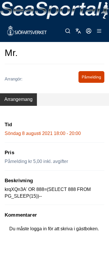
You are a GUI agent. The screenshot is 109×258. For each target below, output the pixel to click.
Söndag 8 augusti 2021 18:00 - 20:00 (43, 133)
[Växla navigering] (99, 31)
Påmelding (91, 77)
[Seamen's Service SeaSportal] (54, 10)
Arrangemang (18, 99)
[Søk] (67, 31)
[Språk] (78, 31)
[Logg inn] (88, 31)
